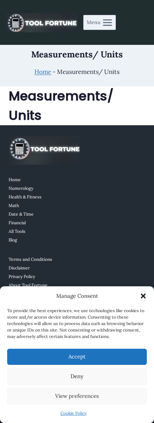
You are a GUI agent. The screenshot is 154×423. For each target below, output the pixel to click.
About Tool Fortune (28, 285)
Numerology (21, 188)
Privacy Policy (22, 276)
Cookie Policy (74, 413)
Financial (17, 222)
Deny (77, 376)
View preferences (77, 396)
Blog (13, 240)
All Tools (17, 231)
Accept (77, 356)
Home (42, 72)
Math (14, 205)
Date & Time (21, 214)
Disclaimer (19, 268)
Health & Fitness (25, 196)
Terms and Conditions (30, 259)
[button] (143, 296)
